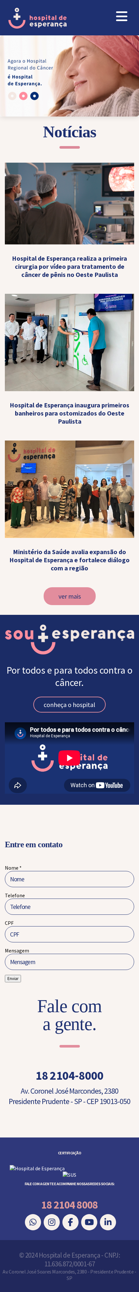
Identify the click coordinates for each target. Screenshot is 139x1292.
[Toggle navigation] (121, 16)
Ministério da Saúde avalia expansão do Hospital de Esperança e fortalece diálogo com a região (69, 560)
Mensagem (17, 950)
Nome (13, 867)
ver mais (70, 596)
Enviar (12, 978)
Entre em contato (33, 844)
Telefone (15, 895)
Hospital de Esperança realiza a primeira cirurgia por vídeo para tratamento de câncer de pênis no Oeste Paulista (69, 266)
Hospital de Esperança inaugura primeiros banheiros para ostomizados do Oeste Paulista (69, 413)
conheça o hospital (69, 705)
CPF (9, 923)
